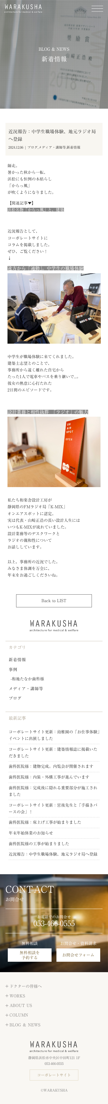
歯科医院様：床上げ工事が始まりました (45, 822)
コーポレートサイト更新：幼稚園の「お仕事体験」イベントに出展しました (54, 735)
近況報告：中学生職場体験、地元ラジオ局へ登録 (53, 854)
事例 (13, 669)
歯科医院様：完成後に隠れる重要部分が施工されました (53, 791)
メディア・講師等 (52, 147)
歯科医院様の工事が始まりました (39, 844)
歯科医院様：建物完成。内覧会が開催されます (51, 766)
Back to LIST (54, 601)
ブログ (32, 147)
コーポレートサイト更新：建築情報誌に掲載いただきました (53, 752)
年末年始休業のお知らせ (31, 833)
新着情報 (73, 147)
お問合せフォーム (78, 955)
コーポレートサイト (54, 1075)
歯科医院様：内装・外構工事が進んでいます (49, 777)
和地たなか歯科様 (28, 679)
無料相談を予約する (30, 955)
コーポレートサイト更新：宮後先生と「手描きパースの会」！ (53, 808)
